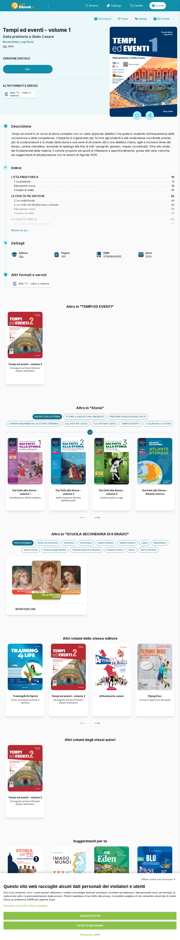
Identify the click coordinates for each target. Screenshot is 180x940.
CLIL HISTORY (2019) (104, 423)
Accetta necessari (90, 925)
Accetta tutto (90, 915)
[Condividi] (150, 115)
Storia (132, 549)
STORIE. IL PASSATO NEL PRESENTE (85, 416)
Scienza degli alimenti (55, 549)
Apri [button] (27, 69)
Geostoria (69, 542)
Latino (145, 542)
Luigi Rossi (27, 41)
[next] (97, 517)
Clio (5, 46)
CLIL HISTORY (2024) (76, 423)
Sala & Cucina (31, 549)
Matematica (160, 542)
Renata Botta (11, 41)
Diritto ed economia (47, 542)
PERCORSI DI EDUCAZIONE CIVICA (128, 416)
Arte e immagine (22, 542)
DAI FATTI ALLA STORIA (47, 416)
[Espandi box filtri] (90, 432)
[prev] (83, 517)
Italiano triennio (128, 542)
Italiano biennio (106, 542)
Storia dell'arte (148, 549)
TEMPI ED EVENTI (130, 423)
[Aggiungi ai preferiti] (137, 115)
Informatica (86, 542)
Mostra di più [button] (19, 230)
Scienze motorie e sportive (86, 549)
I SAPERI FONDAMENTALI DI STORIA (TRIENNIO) (34, 423)
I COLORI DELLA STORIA (158, 423)
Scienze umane (115, 549)
